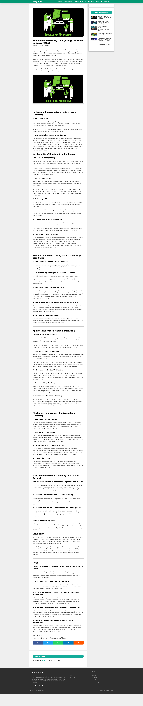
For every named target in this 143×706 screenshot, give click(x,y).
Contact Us (94, 679)
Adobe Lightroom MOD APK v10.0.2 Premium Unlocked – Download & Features (104, 40)
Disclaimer (94, 677)
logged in (44, 660)
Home (60, 1)
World (40, 635)
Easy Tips (37, 2)
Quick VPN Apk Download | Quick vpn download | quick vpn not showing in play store (57, 637)
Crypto (36, 635)
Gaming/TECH (68, 1)
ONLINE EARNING (78, 1)
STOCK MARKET (89, 1)
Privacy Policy (95, 682)
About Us (94, 675)
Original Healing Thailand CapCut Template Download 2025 (103, 28)
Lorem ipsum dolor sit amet (104, 45)
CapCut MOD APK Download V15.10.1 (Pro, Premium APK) (104, 17)
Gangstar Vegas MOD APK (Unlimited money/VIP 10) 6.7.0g (50, 638)
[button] (109, 1)
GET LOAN (99, 1)
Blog (105, 1)
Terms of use (109, 690)
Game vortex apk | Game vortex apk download (105, 34)
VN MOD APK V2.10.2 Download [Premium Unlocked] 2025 (103, 23)
